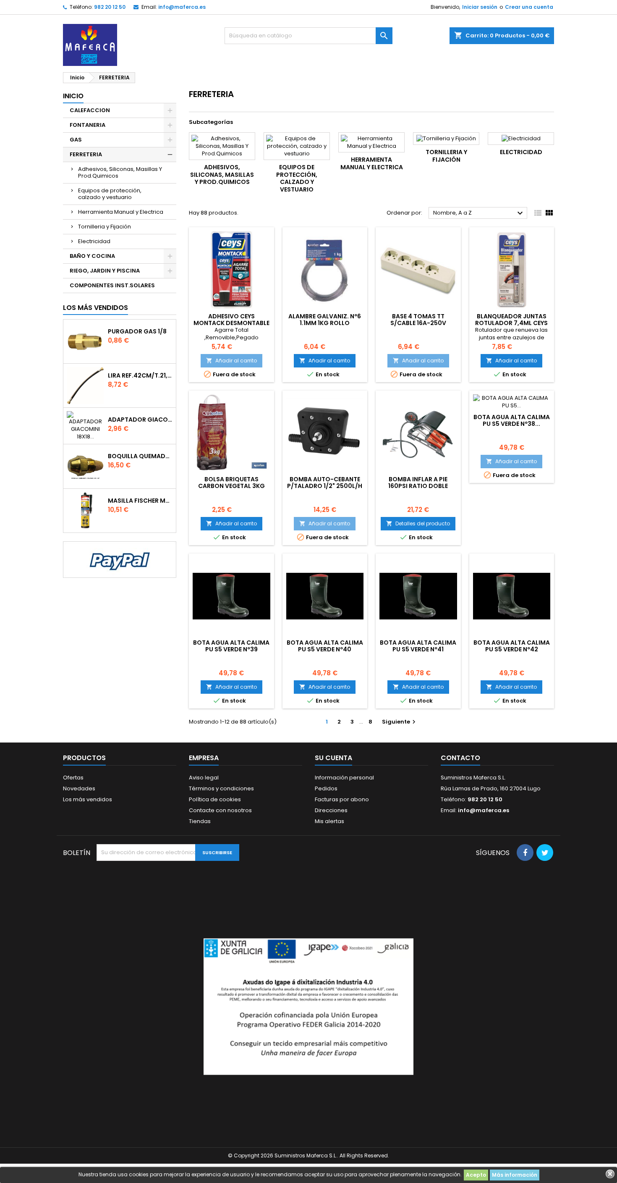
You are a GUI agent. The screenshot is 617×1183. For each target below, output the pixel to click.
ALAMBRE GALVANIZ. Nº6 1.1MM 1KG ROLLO (324, 319)
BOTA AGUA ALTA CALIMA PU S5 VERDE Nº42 (511, 645)
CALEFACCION (90, 110)
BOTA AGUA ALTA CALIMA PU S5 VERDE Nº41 (418, 645)
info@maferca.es (182, 6)
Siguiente (400, 722)
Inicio (73, 96)
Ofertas (73, 778)
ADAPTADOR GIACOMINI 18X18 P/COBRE (140, 419)
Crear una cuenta (529, 6)
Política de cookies (215, 799)
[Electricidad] (521, 138)
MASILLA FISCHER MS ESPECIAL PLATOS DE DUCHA (140, 500)
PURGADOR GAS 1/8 (137, 331)
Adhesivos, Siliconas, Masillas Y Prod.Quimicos (120, 172)
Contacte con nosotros (220, 810)
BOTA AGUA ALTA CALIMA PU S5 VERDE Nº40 (325, 645)
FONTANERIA (87, 125)
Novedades (79, 788)
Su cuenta (333, 758)
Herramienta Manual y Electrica (120, 212)
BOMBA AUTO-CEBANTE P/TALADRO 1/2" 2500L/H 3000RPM (324, 486)
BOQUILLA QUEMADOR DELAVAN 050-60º (140, 456)
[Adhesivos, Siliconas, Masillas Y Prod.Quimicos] (222, 146)
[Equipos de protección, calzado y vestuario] (297, 146)
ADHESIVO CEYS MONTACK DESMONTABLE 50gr (231, 323)
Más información (514, 1174)
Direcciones (331, 810)
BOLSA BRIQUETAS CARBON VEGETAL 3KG (231, 482)
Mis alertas (329, 821)
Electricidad (94, 241)
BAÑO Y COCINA (92, 256)
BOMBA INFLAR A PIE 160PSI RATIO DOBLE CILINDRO (418, 486)
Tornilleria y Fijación (104, 227)
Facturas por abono (342, 799)
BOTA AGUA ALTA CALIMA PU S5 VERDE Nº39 (231, 645)
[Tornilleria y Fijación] (446, 138)
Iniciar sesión (479, 6)
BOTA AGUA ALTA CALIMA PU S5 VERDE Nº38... (511, 420)
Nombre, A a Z (479, 213)
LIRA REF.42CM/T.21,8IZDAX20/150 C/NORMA (140, 375)
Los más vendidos (95, 307)
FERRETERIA (86, 154)
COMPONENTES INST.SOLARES (112, 285)
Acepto (476, 1174)
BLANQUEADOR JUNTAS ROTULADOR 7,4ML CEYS (511, 319)
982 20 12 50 (109, 6)
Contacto (460, 758)
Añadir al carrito (231, 360)
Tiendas (200, 821)
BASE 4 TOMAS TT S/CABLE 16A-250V (418, 319)
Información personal (344, 778)
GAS (76, 140)
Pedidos (326, 788)
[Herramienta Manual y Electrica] (371, 142)
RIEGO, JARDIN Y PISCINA (105, 271)
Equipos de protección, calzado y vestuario (109, 193)
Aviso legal (204, 778)
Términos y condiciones (221, 788)
